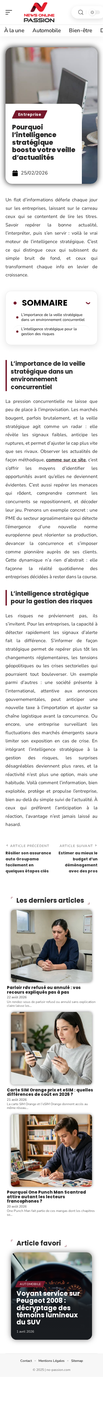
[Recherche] (81, 12)
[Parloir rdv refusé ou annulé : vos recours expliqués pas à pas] (51, 946)
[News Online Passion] (39, 12)
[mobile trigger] (10, 12)
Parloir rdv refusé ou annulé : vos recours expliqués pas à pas (44, 990)
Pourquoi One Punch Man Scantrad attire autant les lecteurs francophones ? (46, 1196)
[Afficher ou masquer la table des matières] (78, 303)
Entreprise (29, 114)
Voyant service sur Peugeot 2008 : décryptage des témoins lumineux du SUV (48, 1308)
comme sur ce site (66, 460)
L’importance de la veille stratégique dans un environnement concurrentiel (53, 317)
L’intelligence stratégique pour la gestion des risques (49, 331)
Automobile (30, 1284)
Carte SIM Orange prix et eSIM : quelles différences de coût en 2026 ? (50, 1092)
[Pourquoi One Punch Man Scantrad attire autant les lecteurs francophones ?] (51, 1150)
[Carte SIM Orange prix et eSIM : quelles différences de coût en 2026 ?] (51, 1048)
